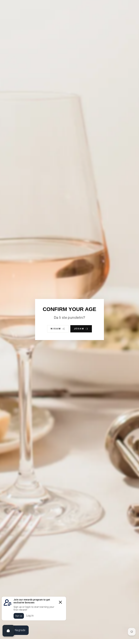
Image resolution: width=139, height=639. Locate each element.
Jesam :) (81, 328)
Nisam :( (58, 328)
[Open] (8, 630)
